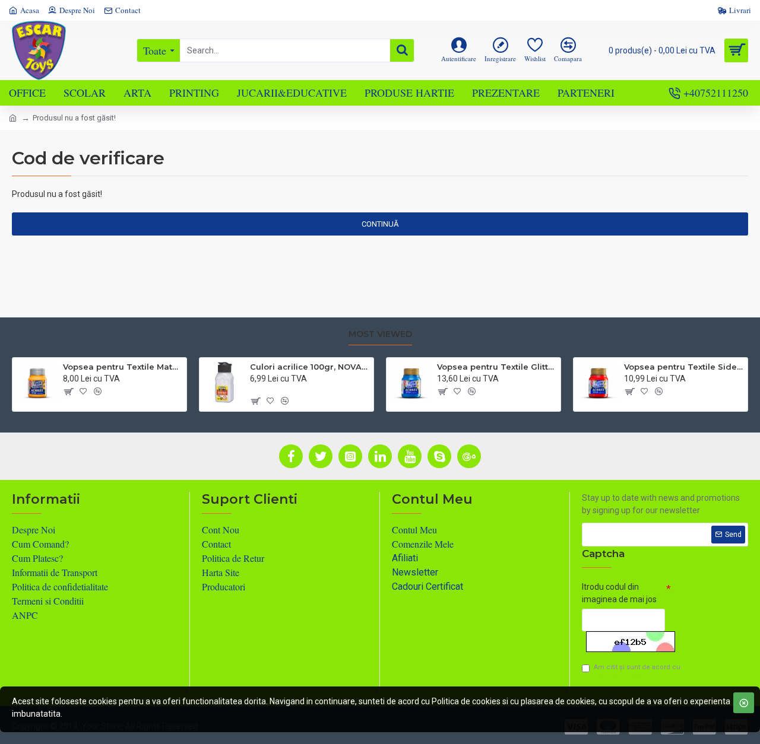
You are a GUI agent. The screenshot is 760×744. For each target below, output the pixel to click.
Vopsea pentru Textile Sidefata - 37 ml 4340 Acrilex (683, 366)
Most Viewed (380, 334)
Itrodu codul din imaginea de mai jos (619, 593)
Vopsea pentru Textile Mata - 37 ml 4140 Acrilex (122, 366)
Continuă (380, 224)
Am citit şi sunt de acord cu (637, 672)
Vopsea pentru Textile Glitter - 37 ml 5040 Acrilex (496, 366)
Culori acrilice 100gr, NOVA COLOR (309, 366)
